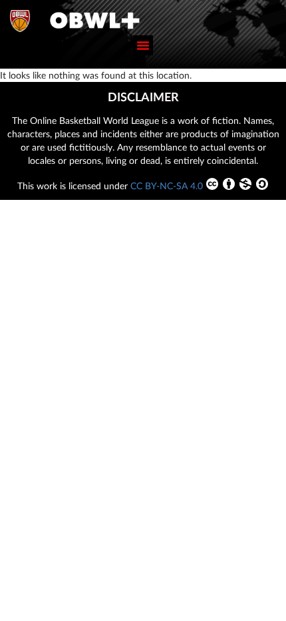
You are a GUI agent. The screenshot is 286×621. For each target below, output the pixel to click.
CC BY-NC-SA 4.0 (166, 185)
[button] (143, 45)
